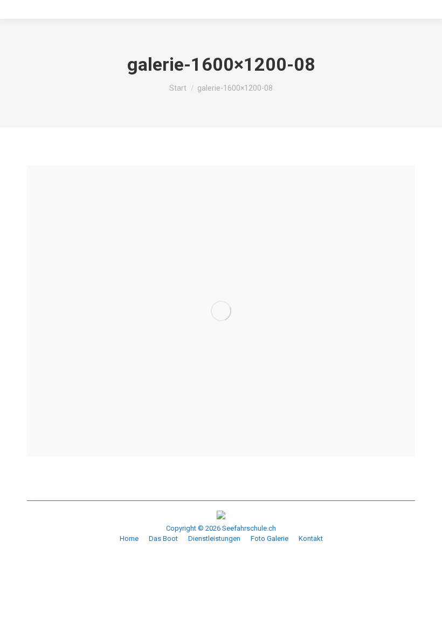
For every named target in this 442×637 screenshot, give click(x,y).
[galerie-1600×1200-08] (221, 311)
